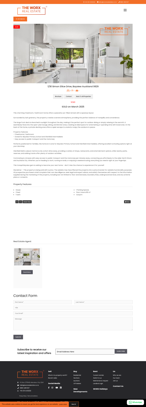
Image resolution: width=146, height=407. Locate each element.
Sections (76, 378)
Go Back (21, 19)
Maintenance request (100, 381)
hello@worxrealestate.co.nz (107, 2)
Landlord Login (98, 384)
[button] (125, 10)
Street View (27, 202)
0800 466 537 (124, 2)
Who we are (117, 375)
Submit (18, 337)
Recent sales (52, 378)
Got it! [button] (74, 404)
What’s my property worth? (57, 375)
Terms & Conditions (33, 396)
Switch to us (97, 378)
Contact (69, 96)
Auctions (76, 381)
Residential (77, 375)
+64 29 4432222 (89, 2)
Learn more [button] (63, 404)
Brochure (58, 96)
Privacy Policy (22, 396)
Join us (115, 381)
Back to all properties (83, 96)
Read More (27, 272)
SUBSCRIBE (121, 351)
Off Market (77, 384)
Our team (116, 378)
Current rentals (98, 375)
